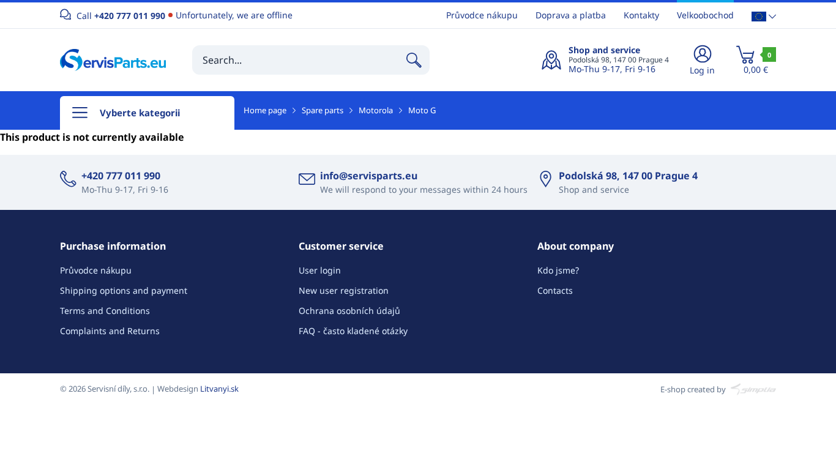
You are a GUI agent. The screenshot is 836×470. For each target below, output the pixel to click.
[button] (764, 15)
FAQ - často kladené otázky (353, 331)
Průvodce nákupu (482, 15)
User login (320, 270)
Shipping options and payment (123, 290)
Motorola (376, 110)
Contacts (555, 290)
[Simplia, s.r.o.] (752, 388)
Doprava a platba (571, 15)
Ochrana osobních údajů (349, 310)
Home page (265, 110)
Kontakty (641, 15)
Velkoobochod (705, 15)
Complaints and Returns (110, 331)
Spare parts (322, 110)
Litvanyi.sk (219, 388)
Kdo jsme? (558, 270)
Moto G (422, 110)
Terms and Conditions (105, 310)
